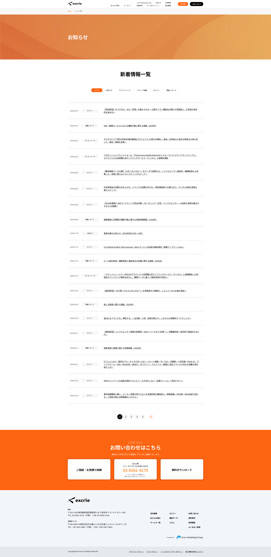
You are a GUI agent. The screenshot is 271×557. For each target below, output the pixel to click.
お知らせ (158, 3)
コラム (171, 522)
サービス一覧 (155, 522)
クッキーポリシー (152, 552)
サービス (127, 5)
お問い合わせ (196, 4)
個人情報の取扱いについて (194, 552)
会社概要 (168, 5)
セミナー (156, 90)
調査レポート (171, 90)
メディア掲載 (142, 90)
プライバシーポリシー (136, 552)
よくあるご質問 (194, 527)
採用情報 (168, 3)
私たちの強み (115, 5)
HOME (69, 11)
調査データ (173, 518)
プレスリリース (125, 90)
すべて (96, 90)
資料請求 (183, 4)
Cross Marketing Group (144, 3)
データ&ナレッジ (152, 5)
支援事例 (139, 5)
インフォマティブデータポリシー (172, 552)
